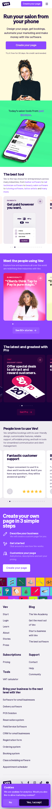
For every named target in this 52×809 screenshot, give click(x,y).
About (6, 632)
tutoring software (14, 188)
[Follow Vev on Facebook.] (28, 782)
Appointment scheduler (15, 766)
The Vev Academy (38, 614)
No (10, 802)
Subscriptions (12, 654)
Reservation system (13, 719)
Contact (33, 661)
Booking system (11, 753)
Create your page (31, 3)
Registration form (12, 739)
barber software (33, 181)
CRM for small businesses (16, 733)
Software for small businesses (19, 699)
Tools (6, 672)
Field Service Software (15, 726)
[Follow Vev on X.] (22, 782)
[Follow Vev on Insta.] (34, 782)
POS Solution (10, 713)
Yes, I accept (34, 802)
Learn (6, 626)
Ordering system (12, 746)
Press (6, 644)
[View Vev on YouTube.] (47, 782)
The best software (39, 641)
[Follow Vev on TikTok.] (41, 782)
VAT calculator (10, 679)
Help (31, 668)
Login (6, 620)
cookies (15, 791)
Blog (32, 607)
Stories (7, 638)
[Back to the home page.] (6, 4)
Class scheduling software (16, 760)
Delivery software (12, 706)
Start (6, 614)
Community (35, 674)
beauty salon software (37, 185)
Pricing (6, 661)
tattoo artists (30, 188)
